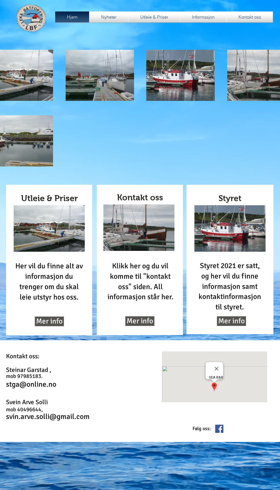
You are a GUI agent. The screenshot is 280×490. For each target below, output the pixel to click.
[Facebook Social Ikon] (219, 429)
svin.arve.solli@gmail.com (48, 416)
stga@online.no (31, 384)
